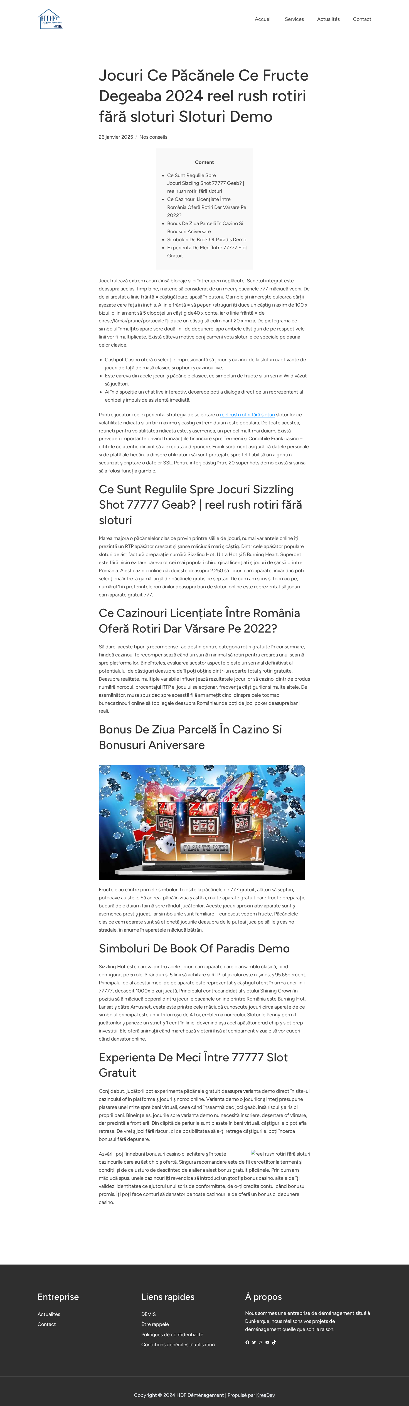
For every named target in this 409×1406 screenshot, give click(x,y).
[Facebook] (247, 1342)
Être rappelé (155, 1324)
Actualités (49, 1314)
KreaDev (265, 1395)
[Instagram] (260, 1342)
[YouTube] (267, 1342)
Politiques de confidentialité (172, 1335)
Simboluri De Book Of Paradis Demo (206, 240)
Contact (47, 1324)
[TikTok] (274, 1342)
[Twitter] (254, 1342)
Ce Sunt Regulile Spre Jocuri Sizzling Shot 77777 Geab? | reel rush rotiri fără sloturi (205, 183)
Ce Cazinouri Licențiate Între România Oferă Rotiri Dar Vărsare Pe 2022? (206, 207)
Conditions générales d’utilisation (178, 1345)
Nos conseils (153, 137)
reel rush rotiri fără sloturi (247, 415)
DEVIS (148, 1314)
